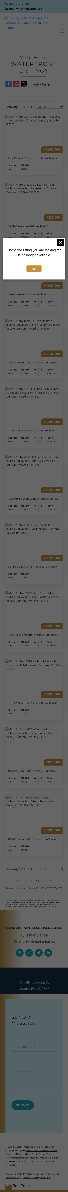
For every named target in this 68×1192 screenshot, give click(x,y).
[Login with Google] (16, 86)
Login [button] (41, 84)
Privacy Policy (13, 1177)
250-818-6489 (19, 4)
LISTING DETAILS (34, 145)
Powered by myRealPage (36, 1177)
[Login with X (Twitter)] (24, 86)
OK (34, 268)
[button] (17, 4)
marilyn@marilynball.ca (25, 8)
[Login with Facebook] (8, 86)
